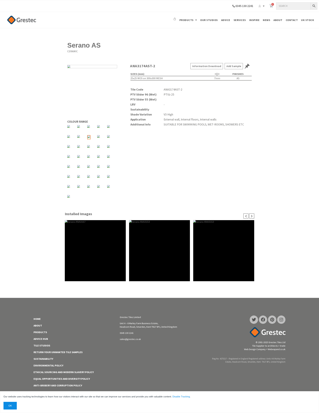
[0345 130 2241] (233, 6)
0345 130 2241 (244, 6)
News (266, 20)
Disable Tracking (181, 396)
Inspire (254, 20)
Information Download (206, 66)
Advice (225, 20)
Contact (292, 20)
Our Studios (209, 20)
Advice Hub (41, 338)
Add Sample (233, 66)
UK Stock (307, 20)
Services (240, 20)
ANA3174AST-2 (142, 66)
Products (186, 20)
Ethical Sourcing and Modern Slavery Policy (64, 372)
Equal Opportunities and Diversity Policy (62, 378)
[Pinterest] (272, 319)
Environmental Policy (48, 365)
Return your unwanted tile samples (58, 352)
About (277, 20)
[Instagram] (281, 319)
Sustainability (43, 358)
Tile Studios (42, 345)
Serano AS (84, 45)
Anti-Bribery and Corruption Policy (58, 385)
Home (37, 318)
